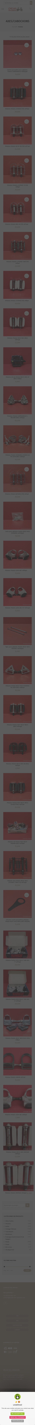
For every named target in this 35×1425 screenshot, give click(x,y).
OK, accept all (17, 1413)
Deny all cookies (17, 1417)
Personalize (17, 1421)
